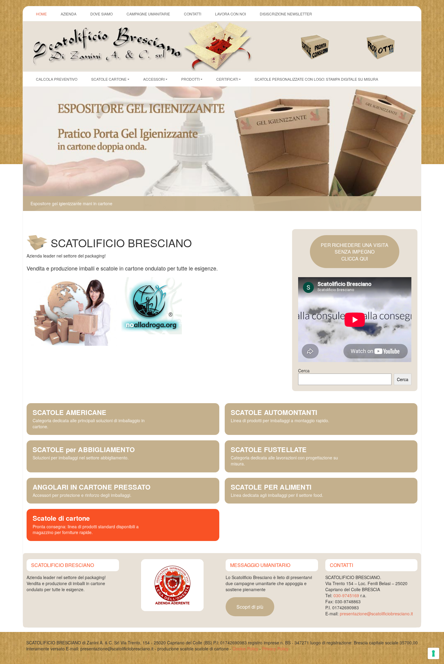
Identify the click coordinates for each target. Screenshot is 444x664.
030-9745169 (346, 595)
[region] (222, 148)
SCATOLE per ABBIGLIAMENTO (84, 449)
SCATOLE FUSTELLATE (269, 449)
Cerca (304, 371)
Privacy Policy (275, 649)
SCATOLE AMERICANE (69, 412)
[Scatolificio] (142, 46)
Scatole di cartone (61, 518)
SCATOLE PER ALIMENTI (271, 487)
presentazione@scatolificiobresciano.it (376, 614)
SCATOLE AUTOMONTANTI (274, 412)
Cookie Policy (245, 649)
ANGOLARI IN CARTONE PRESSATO (92, 487)
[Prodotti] (387, 40)
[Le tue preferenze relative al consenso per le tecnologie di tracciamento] (433, 653)
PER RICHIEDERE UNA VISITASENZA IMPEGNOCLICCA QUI (354, 251)
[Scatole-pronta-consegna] (321, 40)
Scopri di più (249, 606)
